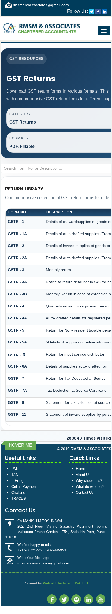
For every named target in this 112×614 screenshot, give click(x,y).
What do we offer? (90, 487)
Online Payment (24, 487)
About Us (83, 475)
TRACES (18, 498)
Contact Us (85, 492)
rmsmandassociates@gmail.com (41, 5)
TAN (14, 475)
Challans (18, 492)
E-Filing (17, 481)
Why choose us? (89, 481)
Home (80, 469)
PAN (14, 469)
